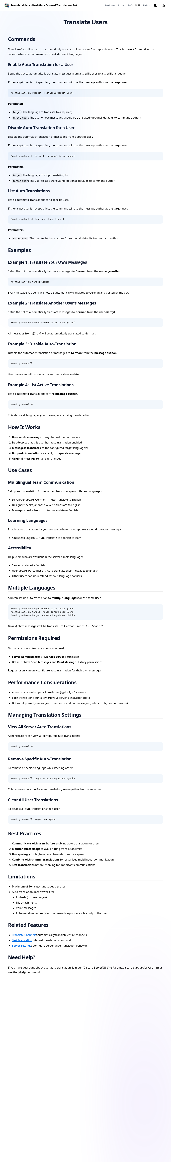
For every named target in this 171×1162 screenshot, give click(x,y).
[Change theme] (155, 5)
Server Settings (21, 945)
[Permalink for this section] (39, 39)
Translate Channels (24, 935)
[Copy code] (158, 92)
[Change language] (163, 5)
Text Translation (22, 940)
